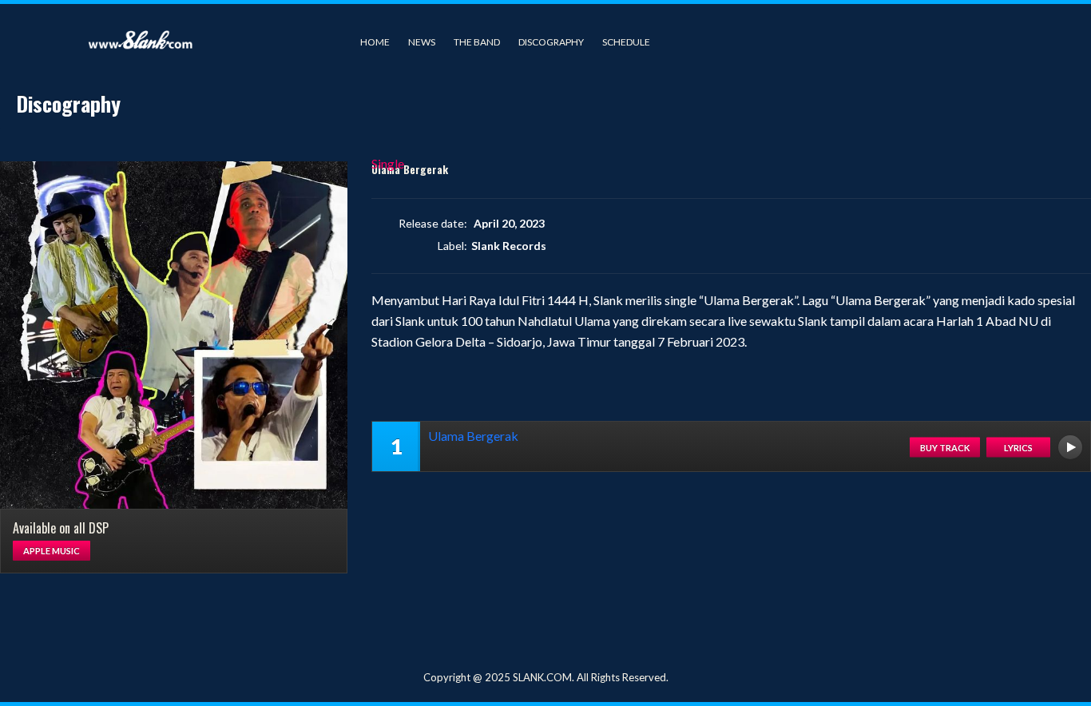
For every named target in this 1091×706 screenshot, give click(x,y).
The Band (477, 42)
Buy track (945, 447)
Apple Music (51, 550)
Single (387, 163)
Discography (551, 42)
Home (375, 42)
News (421, 42)
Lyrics (1018, 447)
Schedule (626, 42)
